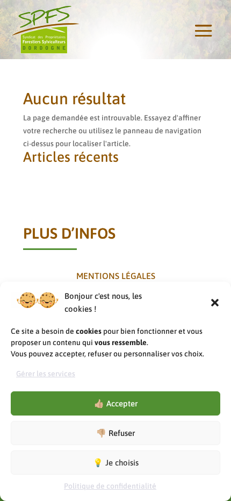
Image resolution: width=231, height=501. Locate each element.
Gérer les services (45, 373)
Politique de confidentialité (110, 486)
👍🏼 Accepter (116, 403)
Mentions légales (115, 276)
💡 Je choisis (116, 462)
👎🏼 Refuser (115, 433)
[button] (215, 302)
